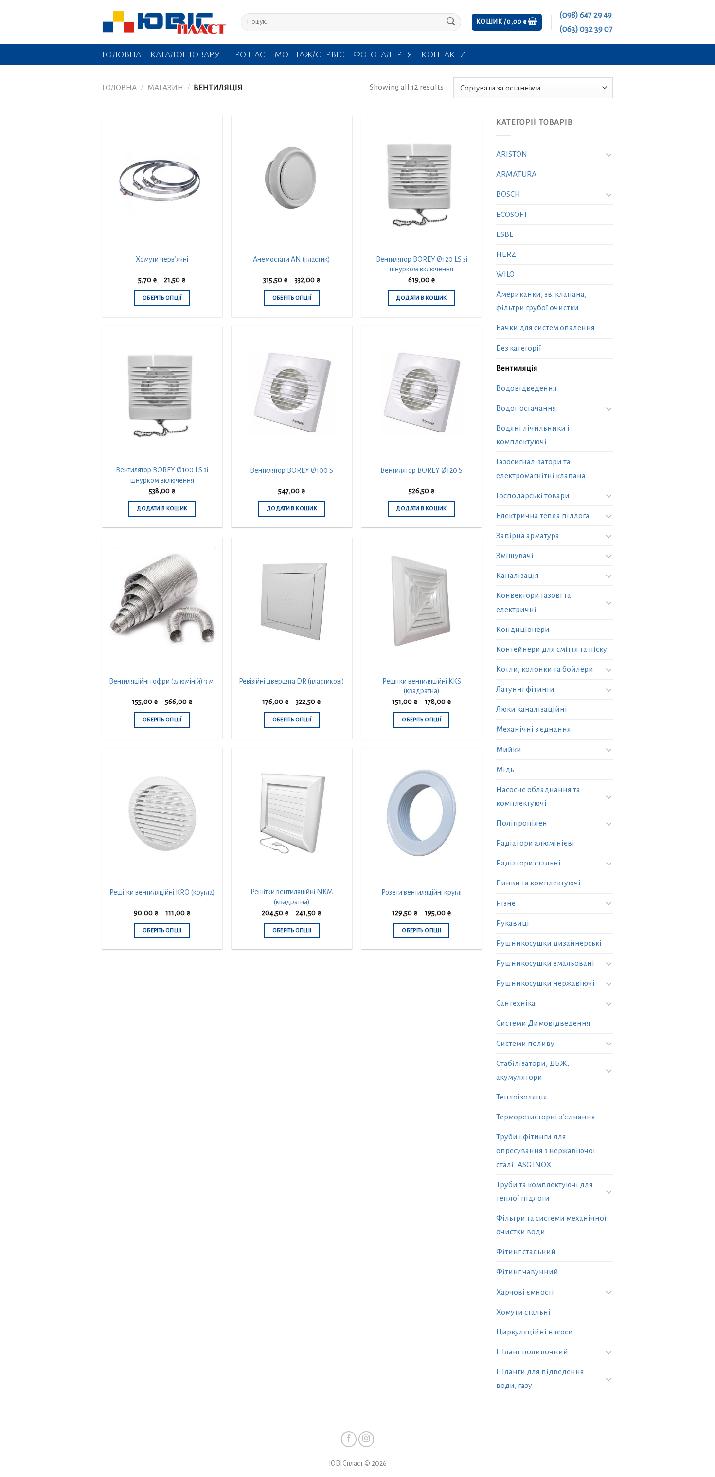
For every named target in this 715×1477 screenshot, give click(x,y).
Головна (122, 54)
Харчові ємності (525, 1292)
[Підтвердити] (451, 22)
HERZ (506, 254)
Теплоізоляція (521, 1097)
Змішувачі (515, 555)
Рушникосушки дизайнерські (549, 943)
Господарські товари (533, 495)
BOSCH (508, 194)
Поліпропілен (521, 823)
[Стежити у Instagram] (366, 1439)
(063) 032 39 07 (586, 29)
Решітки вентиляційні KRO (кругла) (162, 892)
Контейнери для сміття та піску (551, 649)
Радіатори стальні (528, 863)
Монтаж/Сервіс (309, 54)
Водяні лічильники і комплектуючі (533, 435)
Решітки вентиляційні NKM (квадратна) (291, 897)
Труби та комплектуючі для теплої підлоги (544, 1191)
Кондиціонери (523, 629)
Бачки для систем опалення (545, 328)
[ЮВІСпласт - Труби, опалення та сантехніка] (164, 22)
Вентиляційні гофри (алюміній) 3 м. (162, 681)
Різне (506, 903)
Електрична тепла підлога (543, 515)
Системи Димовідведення (543, 1023)
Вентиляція (516, 368)
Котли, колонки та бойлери (544, 669)
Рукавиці (512, 923)
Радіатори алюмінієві (535, 843)
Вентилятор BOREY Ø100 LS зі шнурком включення (162, 475)
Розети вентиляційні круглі (421, 892)
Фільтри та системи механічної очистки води (551, 1225)
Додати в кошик (421, 298)
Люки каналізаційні (531, 709)
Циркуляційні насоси (534, 1332)
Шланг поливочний (532, 1352)
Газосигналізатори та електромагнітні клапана (541, 468)
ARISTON (511, 154)
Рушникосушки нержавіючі (545, 983)
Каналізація (517, 575)
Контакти (443, 54)
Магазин (165, 87)
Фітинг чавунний (527, 1271)
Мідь (505, 769)
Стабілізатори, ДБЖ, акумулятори (532, 1070)
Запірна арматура (527, 535)
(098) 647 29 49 (585, 15)
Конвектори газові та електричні (533, 602)
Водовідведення (526, 388)
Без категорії (518, 348)
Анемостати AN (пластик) (291, 259)
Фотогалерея (382, 54)
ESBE (505, 234)
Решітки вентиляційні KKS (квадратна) (421, 686)
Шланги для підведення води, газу (540, 1379)
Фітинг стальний (526, 1251)
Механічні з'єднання (533, 729)
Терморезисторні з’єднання (545, 1117)
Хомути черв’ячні (162, 259)
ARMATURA (516, 174)
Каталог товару (185, 54)
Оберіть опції (162, 298)
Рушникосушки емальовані (545, 963)
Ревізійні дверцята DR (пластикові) (291, 681)
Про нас (247, 54)
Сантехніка (516, 1003)
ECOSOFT (512, 214)
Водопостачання (526, 408)
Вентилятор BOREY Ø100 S (291, 470)
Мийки (508, 749)
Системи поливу (525, 1043)
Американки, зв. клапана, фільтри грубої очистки (541, 301)
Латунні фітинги (525, 689)
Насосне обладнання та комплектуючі (538, 796)
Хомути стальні (523, 1312)
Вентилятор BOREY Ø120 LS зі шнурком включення (421, 264)
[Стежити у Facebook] (349, 1439)
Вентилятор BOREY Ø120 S (421, 470)
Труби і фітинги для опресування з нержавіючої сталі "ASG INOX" (545, 1151)
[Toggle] (609, 154)
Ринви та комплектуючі (538, 883)
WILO (505, 274)
